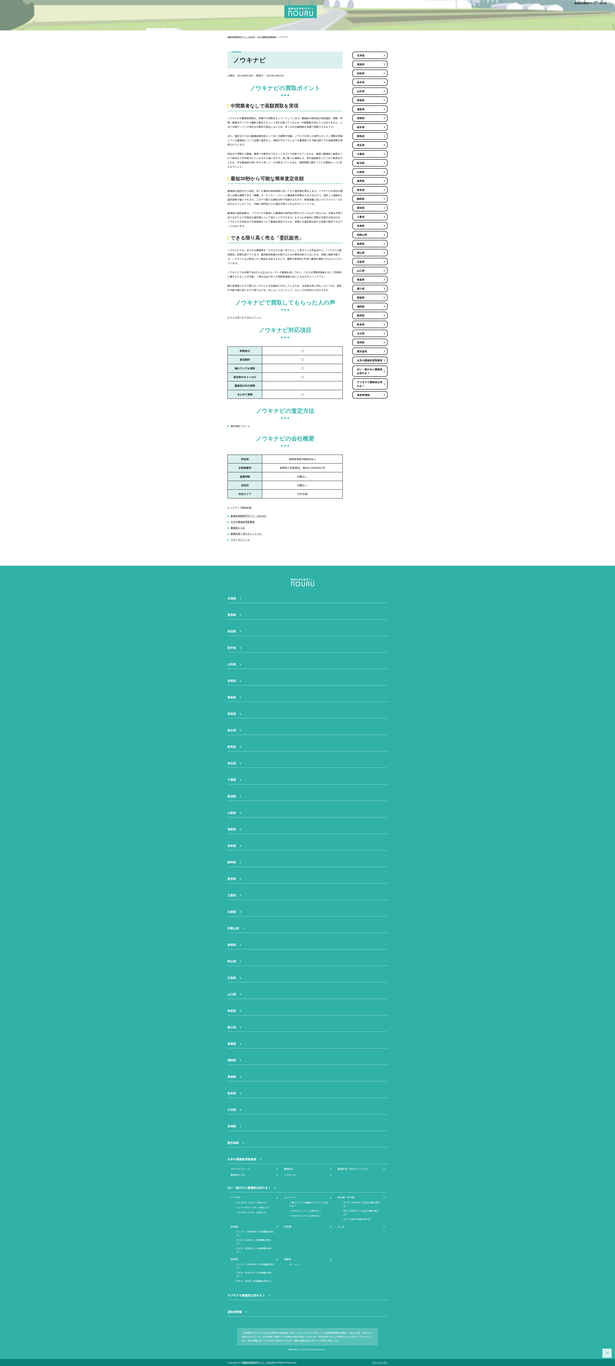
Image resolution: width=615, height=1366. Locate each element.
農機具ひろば (238, 527)
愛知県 (361, 208)
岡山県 (361, 253)
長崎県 (361, 315)
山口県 (361, 270)
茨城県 (361, 118)
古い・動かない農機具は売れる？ (369, 371)
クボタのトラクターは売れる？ (251, 1202)
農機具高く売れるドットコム (246, 533)
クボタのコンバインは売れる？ (305, 1215)
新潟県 (361, 163)
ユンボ (341, 1226)
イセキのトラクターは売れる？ (251, 1212)
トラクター (236, 1197)
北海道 (361, 55)
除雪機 (287, 1226)
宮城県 (361, 100)
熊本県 (361, 324)
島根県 (361, 244)
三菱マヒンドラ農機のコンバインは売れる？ (309, 1204)
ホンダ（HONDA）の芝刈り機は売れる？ (361, 1204)
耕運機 (234, 1226)
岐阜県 (361, 190)
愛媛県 (361, 297)
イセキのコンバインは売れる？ (305, 1210)
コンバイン (290, 1197)
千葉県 (361, 154)
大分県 (361, 333)
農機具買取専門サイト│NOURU (590, 3)
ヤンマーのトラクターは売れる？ (253, 1207)
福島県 (361, 109)
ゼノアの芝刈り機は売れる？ (357, 1219)
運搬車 (287, 1259)
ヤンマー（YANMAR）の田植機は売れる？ (255, 1266)
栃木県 (361, 127)
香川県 (361, 288)
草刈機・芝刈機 (345, 1197)
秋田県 (361, 73)
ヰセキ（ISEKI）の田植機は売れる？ (254, 1281)
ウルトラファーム (240, 539)
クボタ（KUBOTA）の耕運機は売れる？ (254, 1250)
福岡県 (361, 306)
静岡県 (361, 199)
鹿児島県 (362, 351)
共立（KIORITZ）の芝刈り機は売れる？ (361, 1212)
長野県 (361, 181)
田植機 (234, 1259)
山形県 (361, 91)
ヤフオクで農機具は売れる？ (369, 384)
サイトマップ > (380, 1362)
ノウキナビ (290, 1175)
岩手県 (361, 82)
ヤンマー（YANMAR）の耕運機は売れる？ (255, 1233)
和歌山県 (362, 235)
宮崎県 (361, 342)
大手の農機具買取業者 (243, 521)
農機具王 (289, 1168)
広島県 (361, 261)
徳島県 (361, 279)
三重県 (361, 217)
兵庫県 (361, 226)
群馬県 (361, 136)
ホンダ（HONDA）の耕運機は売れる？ (253, 1241)
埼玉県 (361, 145)
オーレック (295, 1264)
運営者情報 (363, 395)
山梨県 (361, 172)
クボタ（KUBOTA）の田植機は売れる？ (254, 1274)
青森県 (361, 64)
